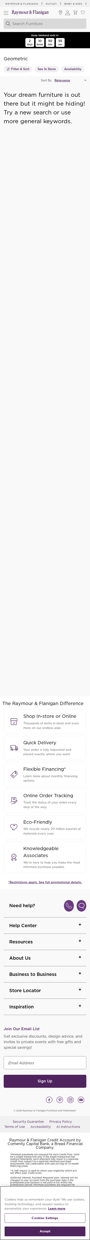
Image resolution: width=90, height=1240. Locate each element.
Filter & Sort (20, 69)
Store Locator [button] (25, 990)
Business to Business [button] (33, 974)
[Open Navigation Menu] (6, 12)
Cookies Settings (45, 1218)
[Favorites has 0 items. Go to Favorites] (83, 13)
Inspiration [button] (21, 1007)
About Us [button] (20, 958)
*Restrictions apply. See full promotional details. (45, 882)
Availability (72, 69)
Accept (45, 1231)
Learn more (56, 1208)
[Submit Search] (7, 23)
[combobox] (44, 23)
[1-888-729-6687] (69, 906)
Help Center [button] (23, 925)
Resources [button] (21, 942)
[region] (45, 1213)
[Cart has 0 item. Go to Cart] (75, 13)
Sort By (46, 80)
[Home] (30, 13)
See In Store (47, 69)
